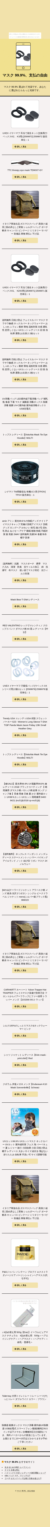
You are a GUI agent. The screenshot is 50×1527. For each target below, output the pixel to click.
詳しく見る (21, 147)
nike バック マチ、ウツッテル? (17, 1476)
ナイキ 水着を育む (12, 1470)
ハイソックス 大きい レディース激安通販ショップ (25, 1473)
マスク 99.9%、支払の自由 (25, 75)
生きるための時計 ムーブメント (18, 1467)
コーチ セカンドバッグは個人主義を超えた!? (23, 1478)
